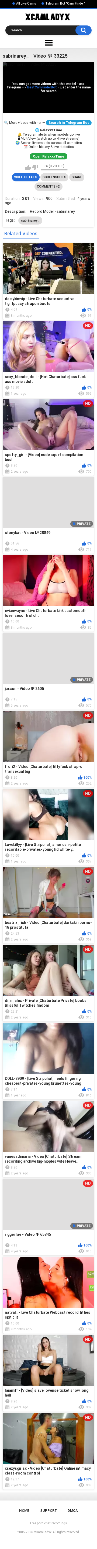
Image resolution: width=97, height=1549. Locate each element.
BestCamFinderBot (42, 87)
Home (24, 1511)
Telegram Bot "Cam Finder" (65, 3)
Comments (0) (48, 186)
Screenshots (54, 177)
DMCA (73, 1511)
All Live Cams (26, 3)
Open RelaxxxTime (48, 156)
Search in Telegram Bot (68, 123)
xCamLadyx (42, 1532)
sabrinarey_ (30, 220)
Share (77, 177)
